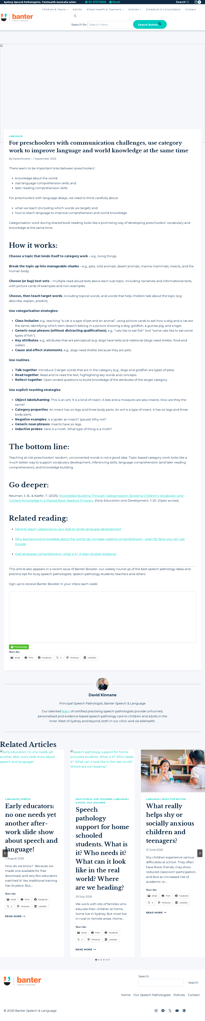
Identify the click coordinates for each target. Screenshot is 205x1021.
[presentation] (32, 771)
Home (126, 995)
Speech (25, 799)
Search (144, 976)
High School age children (94, 799)
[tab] (96, 960)
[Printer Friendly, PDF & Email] (19, 646)
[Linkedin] (184, 1011)
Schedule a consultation (163, 9)
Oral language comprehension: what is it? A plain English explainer (65, 554)
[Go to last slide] (5, 853)
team (66, 711)
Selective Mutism (174, 799)
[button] (119, 16)
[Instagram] (156, 1011)
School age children (90, 802)
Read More (15, 916)
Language (16, 136)
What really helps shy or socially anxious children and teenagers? (170, 823)
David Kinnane (21, 158)
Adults (77, 9)
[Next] (199, 853)
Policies (179, 995)
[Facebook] (163, 1011)
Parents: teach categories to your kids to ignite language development (68, 529)
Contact (190, 9)
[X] (170, 1011)
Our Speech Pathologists (152, 995)
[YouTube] (177, 1011)
